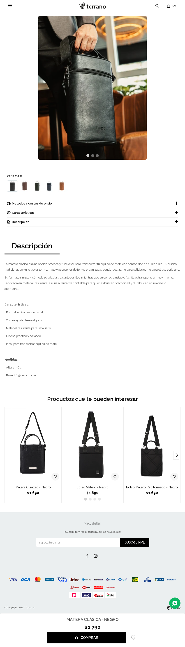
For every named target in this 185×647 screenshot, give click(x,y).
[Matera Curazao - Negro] (33, 445)
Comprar (89, 638)
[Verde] (37, 186)
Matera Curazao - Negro (33, 487)
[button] (87, 155)
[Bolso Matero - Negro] (92, 445)
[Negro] (12, 186)
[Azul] (49, 186)
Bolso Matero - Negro (92, 487)
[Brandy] (62, 186)
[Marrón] (24, 186)
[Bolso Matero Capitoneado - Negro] (151, 445)
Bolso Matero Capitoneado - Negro (152, 487)
